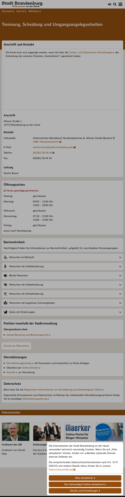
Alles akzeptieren (84, 478)
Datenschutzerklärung (61, 469)
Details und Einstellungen (84, 491)
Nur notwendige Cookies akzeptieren (84, 484)
